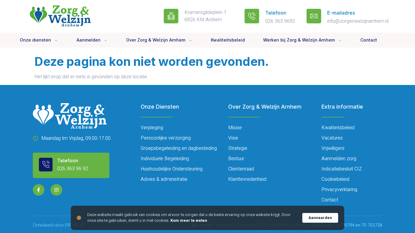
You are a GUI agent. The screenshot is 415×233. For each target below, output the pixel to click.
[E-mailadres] (314, 16)
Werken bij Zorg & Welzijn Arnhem (299, 39)
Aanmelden (89, 39)
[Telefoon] (252, 16)
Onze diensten (35, 39)
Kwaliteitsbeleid (228, 39)
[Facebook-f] (38, 190)
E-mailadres (341, 13)
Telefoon (275, 13)
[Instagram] (56, 190)
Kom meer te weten (188, 220)
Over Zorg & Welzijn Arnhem (155, 39)
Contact (368, 39)
